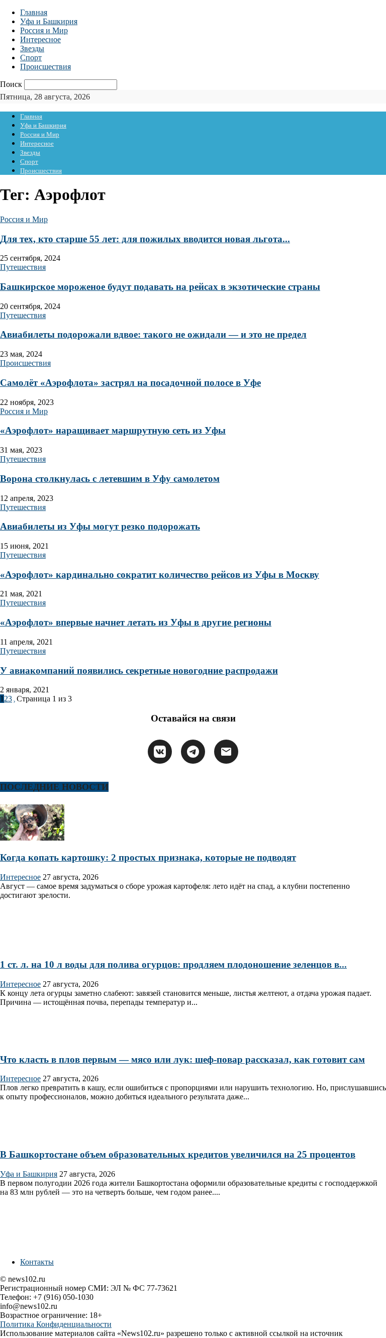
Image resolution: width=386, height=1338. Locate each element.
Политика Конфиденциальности (56, 1324)
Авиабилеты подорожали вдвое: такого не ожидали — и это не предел (153, 334)
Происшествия (45, 66)
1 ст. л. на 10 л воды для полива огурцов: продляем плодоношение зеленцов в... (173, 964)
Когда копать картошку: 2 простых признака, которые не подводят (148, 857)
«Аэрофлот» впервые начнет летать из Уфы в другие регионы (135, 622)
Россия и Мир (44, 30)
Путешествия (23, 267)
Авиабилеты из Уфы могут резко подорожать (100, 526)
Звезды (32, 48)
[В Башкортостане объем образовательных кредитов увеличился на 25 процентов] (32, 1134)
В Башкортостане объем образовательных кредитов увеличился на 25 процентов (177, 1154)
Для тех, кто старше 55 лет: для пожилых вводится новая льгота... (145, 239)
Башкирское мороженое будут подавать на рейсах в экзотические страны (160, 286)
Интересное (40, 39)
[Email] (226, 752)
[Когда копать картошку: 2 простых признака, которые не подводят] (32, 838)
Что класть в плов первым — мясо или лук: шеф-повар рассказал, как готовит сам (182, 1059)
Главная (33, 12)
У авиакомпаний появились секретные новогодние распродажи (139, 670)
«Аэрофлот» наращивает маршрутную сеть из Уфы (113, 430)
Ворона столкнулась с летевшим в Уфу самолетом (110, 478)
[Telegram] (193, 752)
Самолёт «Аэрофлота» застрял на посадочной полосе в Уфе (130, 382)
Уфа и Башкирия (48, 21)
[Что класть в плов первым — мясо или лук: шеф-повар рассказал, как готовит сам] (32, 1040)
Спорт (31, 57)
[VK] (160, 752)
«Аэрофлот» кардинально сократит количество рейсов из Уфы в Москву (159, 574)
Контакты (37, 1262)
